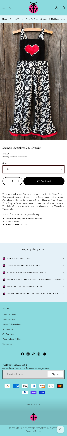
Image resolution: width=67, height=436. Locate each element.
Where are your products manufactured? (34, 279)
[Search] (10, 7)
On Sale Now (8, 334)
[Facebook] (22, 354)
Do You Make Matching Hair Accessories (32, 293)
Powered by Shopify (47, 428)
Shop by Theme (17, 19)
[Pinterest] (44, 354)
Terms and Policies (33, 431)
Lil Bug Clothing (26, 428)
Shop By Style (32, 19)
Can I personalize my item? (24, 265)
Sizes (4, 163)
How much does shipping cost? (26, 272)
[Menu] (3, 7)
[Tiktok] (33, 354)
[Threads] (39, 354)
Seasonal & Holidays (50, 19)
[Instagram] (28, 354)
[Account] (56, 7)
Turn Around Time (18, 258)
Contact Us (7, 343)
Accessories (7, 329)
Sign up (55, 374)
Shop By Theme (9, 314)
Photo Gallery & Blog (11, 339)
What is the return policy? (24, 286)
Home (4, 19)
